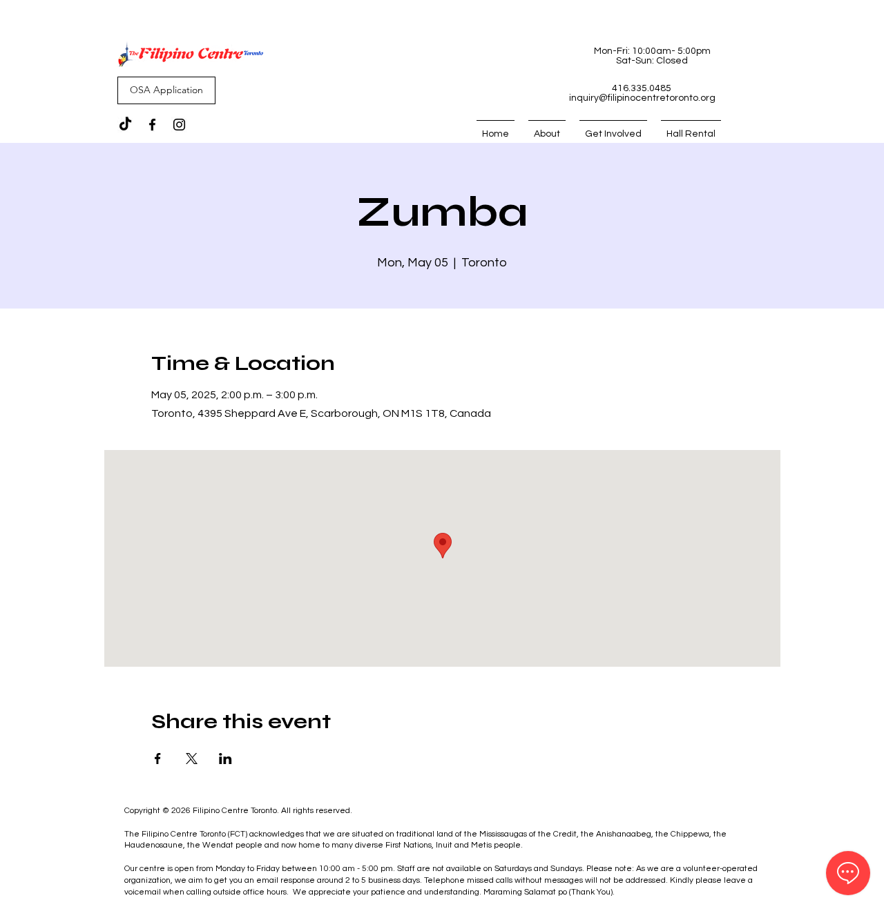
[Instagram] (179, 125)
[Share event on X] (191, 758)
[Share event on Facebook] (157, 758)
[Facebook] (152, 125)
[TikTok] (125, 125)
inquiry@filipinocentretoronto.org (642, 98)
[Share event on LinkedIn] (225, 758)
